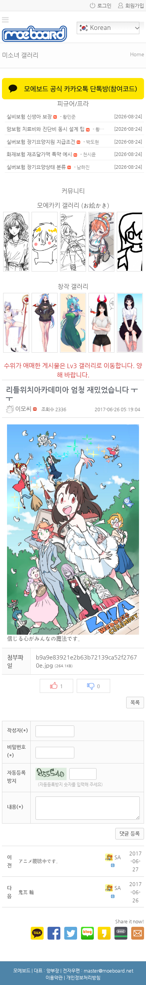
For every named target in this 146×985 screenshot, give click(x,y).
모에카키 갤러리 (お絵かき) (73, 205)
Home (137, 54)
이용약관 (54, 977)
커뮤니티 (73, 191)
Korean (99, 27)
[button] (10, 408)
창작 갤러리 (73, 286)
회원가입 (134, 6)
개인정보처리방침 (83, 977)
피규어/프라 (73, 103)
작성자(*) (17, 730)
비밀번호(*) (16, 751)
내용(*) (15, 807)
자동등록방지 (16, 777)
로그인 (104, 6)
